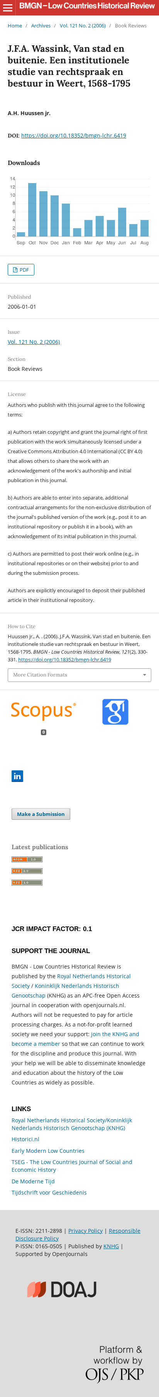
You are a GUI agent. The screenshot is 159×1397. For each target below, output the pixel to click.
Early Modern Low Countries (48, 1150)
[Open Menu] (7, 7)
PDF (24, 269)
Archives (41, 25)
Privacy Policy (85, 1230)
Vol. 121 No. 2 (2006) (83, 25)
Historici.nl (25, 1139)
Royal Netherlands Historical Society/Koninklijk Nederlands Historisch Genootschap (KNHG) (72, 1124)
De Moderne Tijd (33, 1181)
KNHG (111, 1246)
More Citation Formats (40, 674)
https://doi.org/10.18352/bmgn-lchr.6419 (73, 135)
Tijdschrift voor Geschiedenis (49, 1192)
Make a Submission (41, 814)
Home (15, 25)
